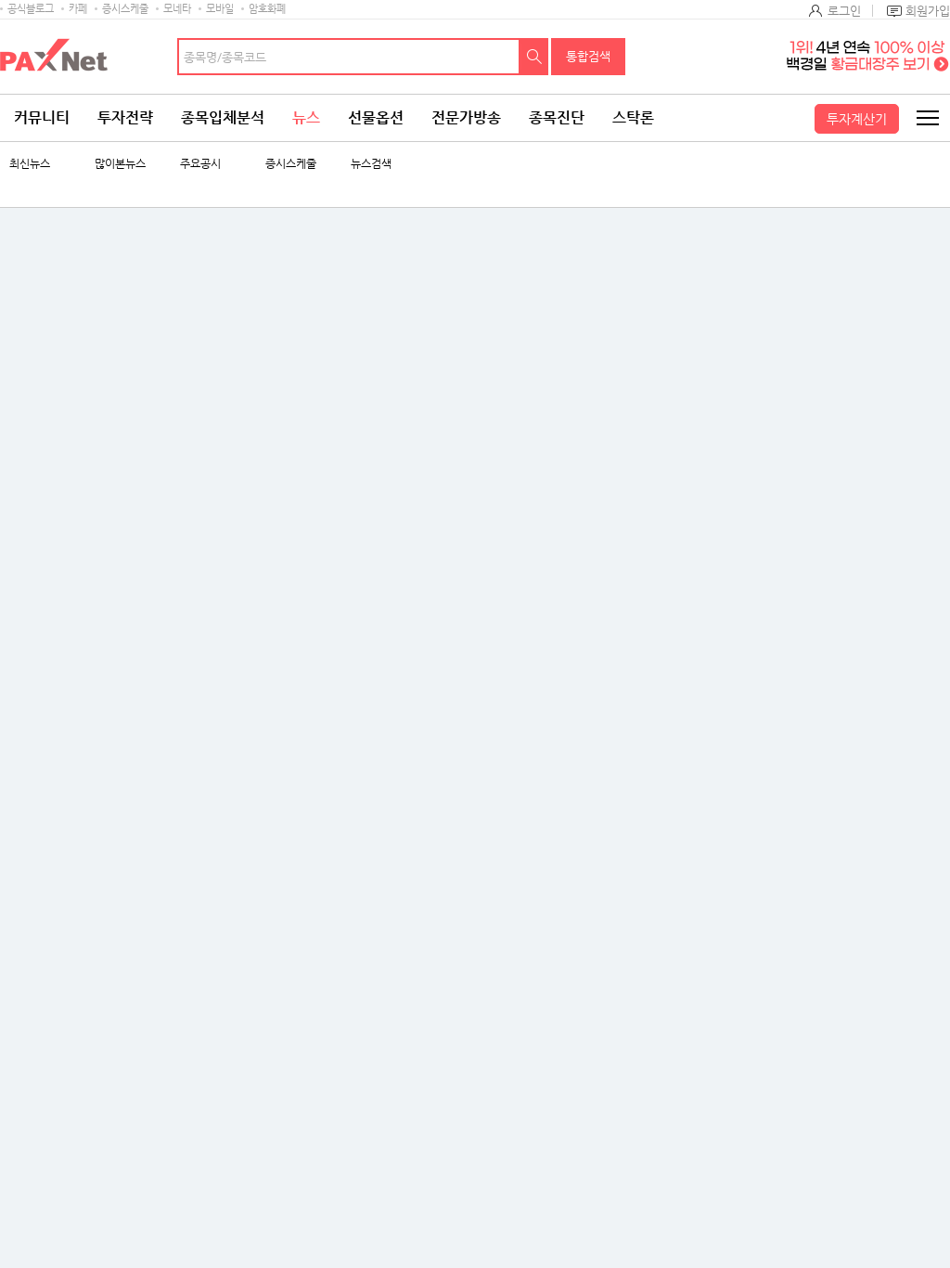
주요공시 (200, 164)
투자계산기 (857, 118)
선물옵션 (376, 117)
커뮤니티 (42, 117)
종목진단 (556, 117)
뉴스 (306, 117)
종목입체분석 (222, 117)
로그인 (844, 11)
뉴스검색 (371, 164)
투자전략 (125, 117)
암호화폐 (267, 9)
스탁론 (633, 117)
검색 (534, 57)
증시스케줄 (125, 9)
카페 (78, 9)
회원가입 (927, 11)
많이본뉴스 (120, 164)
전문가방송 (466, 117)
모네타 (177, 9)
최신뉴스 (29, 164)
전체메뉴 (927, 118)
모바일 (220, 9)
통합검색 (588, 56)
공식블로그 (30, 9)
